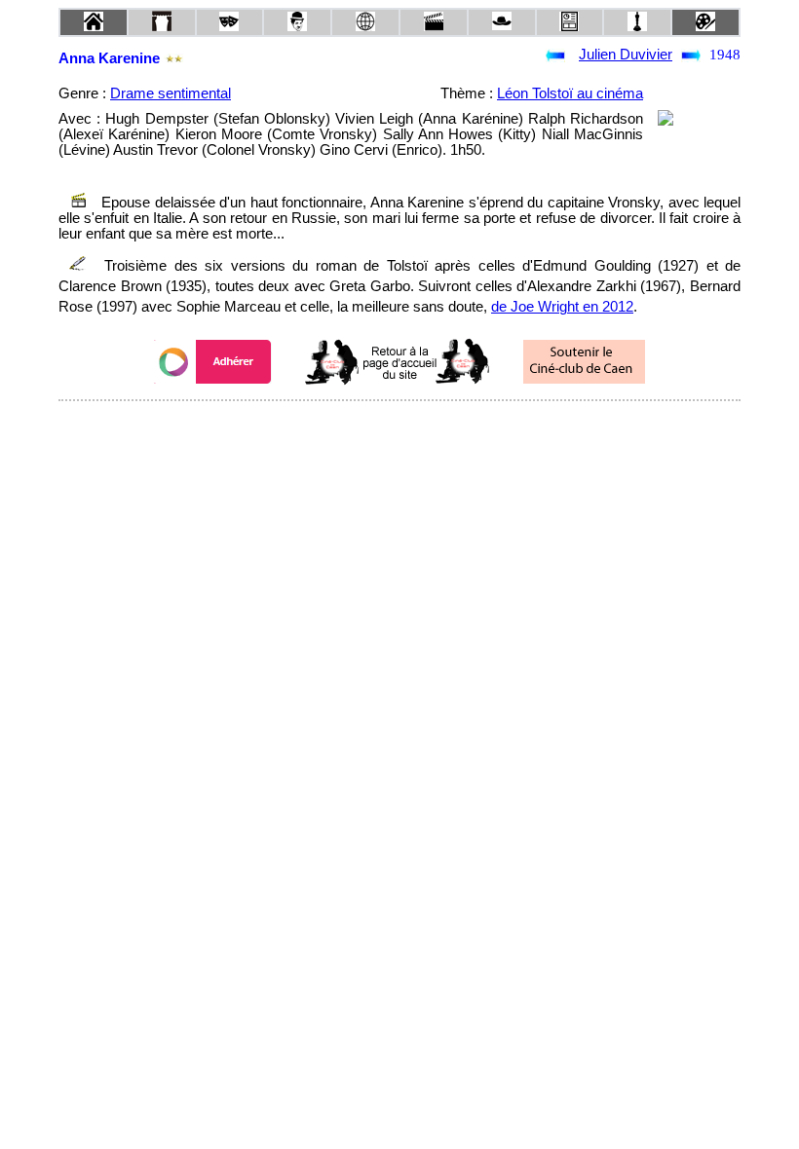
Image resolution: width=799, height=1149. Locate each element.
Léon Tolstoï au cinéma (570, 93)
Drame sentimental (170, 93)
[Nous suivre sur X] (399, 427)
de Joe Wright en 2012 (562, 307)
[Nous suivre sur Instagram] (436, 427)
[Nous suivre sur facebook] (362, 427)
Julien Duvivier (625, 54)
